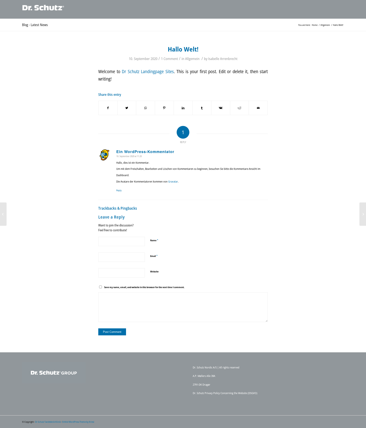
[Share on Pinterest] (164, 108)
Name (154, 240)
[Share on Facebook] (107, 108)
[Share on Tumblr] (202, 108)
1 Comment (169, 58)
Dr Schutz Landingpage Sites (148, 71)
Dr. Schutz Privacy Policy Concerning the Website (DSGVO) (225, 393)
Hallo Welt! (183, 49)
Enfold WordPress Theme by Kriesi (78, 421)
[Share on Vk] (220, 108)
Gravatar (173, 181)
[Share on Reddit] (239, 108)
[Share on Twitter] (127, 108)
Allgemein (192, 58)
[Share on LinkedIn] (183, 108)
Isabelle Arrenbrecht (222, 58)
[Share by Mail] (258, 108)
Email (154, 256)
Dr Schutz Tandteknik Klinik (48, 421)
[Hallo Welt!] (3, 214)
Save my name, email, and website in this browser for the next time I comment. (144, 287)
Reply (119, 190)
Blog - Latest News (35, 24)
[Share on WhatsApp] (145, 108)
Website (154, 271)
